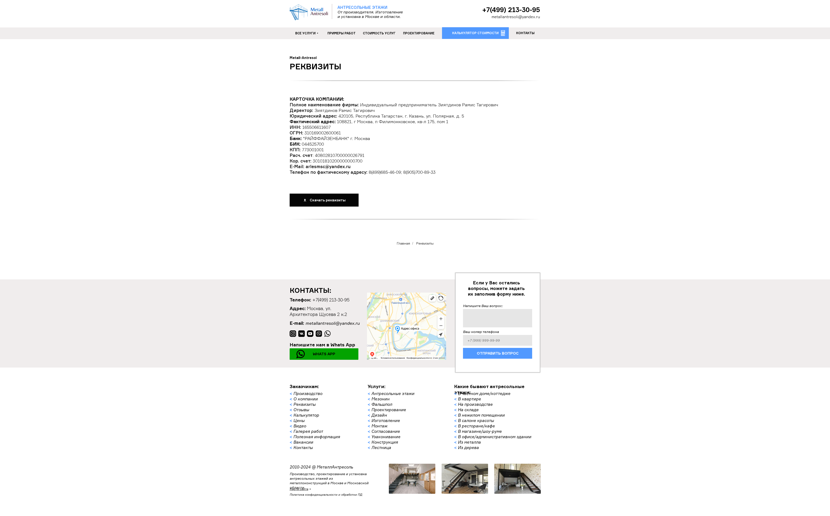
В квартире (469, 398)
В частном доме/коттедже (484, 393)
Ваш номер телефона (481, 332)
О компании (305, 398)
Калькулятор (306, 415)
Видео (299, 425)
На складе (468, 409)
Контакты (303, 447)
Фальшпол (381, 404)
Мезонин (380, 398)
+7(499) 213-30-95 (511, 10)
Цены (299, 420)
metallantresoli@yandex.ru (516, 16)
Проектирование (388, 409)
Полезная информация (316, 436)
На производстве (475, 404)
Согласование (385, 431)
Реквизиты (304, 404)
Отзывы (301, 409)
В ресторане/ (471, 425)
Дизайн (379, 415)
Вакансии (303, 442)
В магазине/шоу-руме (480, 431)
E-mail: (297, 323)
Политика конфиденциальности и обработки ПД (326, 494)
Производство (307, 393)
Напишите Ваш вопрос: (483, 306)
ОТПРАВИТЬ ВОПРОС (498, 353)
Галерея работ (308, 431)
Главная (403, 243)
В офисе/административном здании (494, 436)
